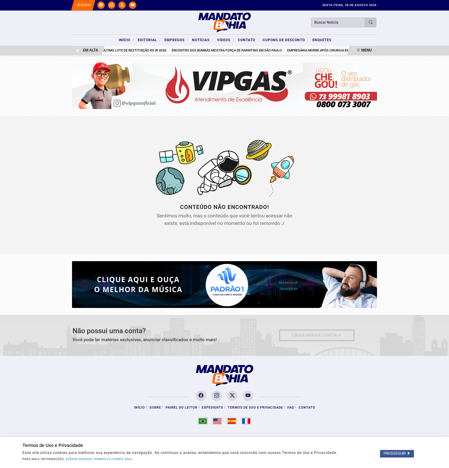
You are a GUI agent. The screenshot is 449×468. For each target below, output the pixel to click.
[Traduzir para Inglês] (217, 421)
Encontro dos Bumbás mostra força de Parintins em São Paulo (219, 50)
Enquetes (321, 40)
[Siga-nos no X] (232, 396)
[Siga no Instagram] (111, 5)
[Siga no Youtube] (132, 5)
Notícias (203, 39)
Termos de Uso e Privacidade (255, 408)
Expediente (212, 408)
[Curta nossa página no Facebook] (201, 396)
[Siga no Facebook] (101, 5)
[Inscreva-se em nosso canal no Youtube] (248, 396)
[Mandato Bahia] (224, 22)
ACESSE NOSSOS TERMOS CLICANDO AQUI (99, 459)
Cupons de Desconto (286, 39)
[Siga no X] (122, 5)
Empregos (176, 39)
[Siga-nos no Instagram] (216, 396)
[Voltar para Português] (203, 421)
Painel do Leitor (181, 408)
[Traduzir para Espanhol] (232, 421)
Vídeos (225, 39)
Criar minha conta (314, 335)
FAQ (290, 408)
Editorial (149, 39)
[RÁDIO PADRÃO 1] (224, 284)
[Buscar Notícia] (371, 22)
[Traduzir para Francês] (246, 421)
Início (126, 39)
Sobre (155, 408)
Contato (248, 39)
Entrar (85, 5)
